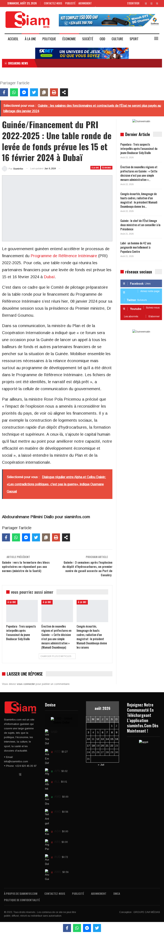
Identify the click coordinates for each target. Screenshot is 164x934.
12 (97, 739)
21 (107, 745)
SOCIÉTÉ (87, 38)
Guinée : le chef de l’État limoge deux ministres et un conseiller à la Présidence (140, 224)
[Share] (64, 92)
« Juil (101, 764)
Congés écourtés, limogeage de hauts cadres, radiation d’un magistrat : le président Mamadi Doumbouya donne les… (138, 200)
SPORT (134, 38)
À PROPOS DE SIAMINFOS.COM (20, 893)
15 (111, 739)
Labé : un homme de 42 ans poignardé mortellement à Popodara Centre (135, 247)
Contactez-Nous (53, 3)
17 (88, 745)
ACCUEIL (13, 38)
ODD (102, 38)
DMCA (116, 893)
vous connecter (26, 683)
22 (111, 745)
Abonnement (85, 3)
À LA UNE (30, 38)
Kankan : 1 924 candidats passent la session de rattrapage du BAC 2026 (82, 63)
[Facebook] (4, 92)
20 (102, 745)
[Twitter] (34, 92)
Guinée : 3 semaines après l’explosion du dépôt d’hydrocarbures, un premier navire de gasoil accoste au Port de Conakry (87, 568)
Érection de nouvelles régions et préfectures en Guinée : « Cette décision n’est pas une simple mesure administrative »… (138, 173)
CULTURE (117, 38)
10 (88, 739)
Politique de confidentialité (22, 900)
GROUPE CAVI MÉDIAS (146, 912)
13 (102, 739)
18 (93, 745)
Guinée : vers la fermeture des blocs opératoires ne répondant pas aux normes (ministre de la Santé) (26, 566)
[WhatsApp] (14, 92)
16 (116, 739)
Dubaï (49, 277)
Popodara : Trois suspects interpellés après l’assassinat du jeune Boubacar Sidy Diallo (138, 148)
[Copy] (44, 92)
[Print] (54, 92)
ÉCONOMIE (69, 38)
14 (107, 739)
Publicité (70, 3)
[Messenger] (24, 92)
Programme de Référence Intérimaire (63, 256)
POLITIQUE (49, 38)
